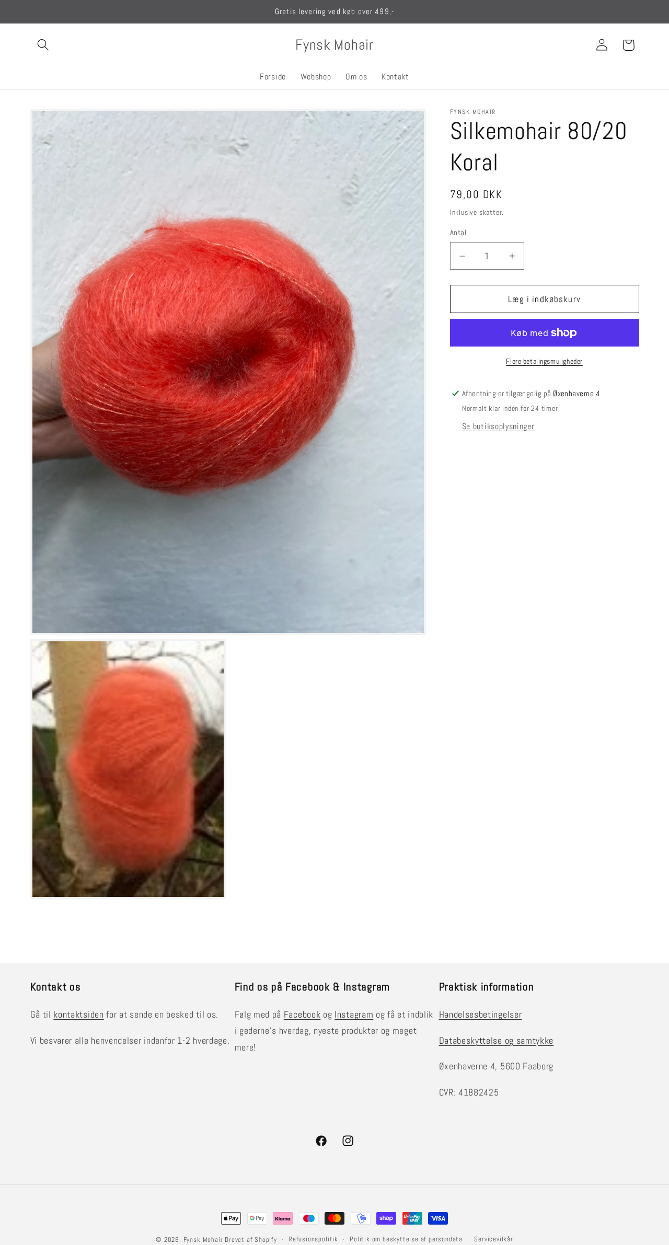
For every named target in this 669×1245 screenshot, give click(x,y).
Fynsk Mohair (203, 1240)
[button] (43, 45)
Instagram (353, 1014)
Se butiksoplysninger (498, 426)
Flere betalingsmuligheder (544, 361)
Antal (458, 233)
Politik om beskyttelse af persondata (406, 1239)
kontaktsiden (78, 1014)
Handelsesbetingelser (480, 1014)
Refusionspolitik (313, 1239)
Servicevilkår (493, 1239)
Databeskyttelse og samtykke (496, 1040)
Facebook (302, 1014)
